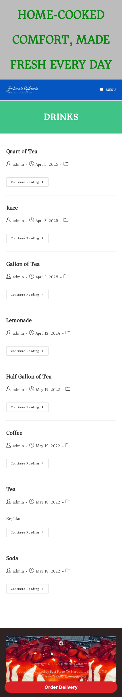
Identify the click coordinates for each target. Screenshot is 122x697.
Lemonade (19, 320)
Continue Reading (30, 181)
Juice (12, 208)
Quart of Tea (21, 151)
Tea (11, 489)
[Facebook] (61, 643)
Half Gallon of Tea (29, 377)
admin (18, 164)
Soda (12, 558)
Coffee (14, 433)
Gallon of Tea (23, 264)
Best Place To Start (64, 672)
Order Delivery (61, 687)
